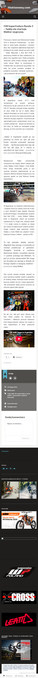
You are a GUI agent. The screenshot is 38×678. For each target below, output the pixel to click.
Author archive (10, 378)
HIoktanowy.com (19, 7)
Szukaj (34, 17)
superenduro (16, 395)
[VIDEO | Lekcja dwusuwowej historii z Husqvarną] (28, 490)
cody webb (10, 393)
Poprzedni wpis (12, 403)
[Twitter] (7, 468)
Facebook (5, 451)
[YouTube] (14, 468)
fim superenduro (20, 393)
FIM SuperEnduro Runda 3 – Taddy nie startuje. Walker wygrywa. (18, 29)
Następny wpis (12, 407)
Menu (3, 16)
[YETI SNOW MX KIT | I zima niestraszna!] (10, 490)
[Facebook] (4, 468)
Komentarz (25, 438)
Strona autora (15, 378)
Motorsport (11, 390)
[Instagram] (10, 468)
